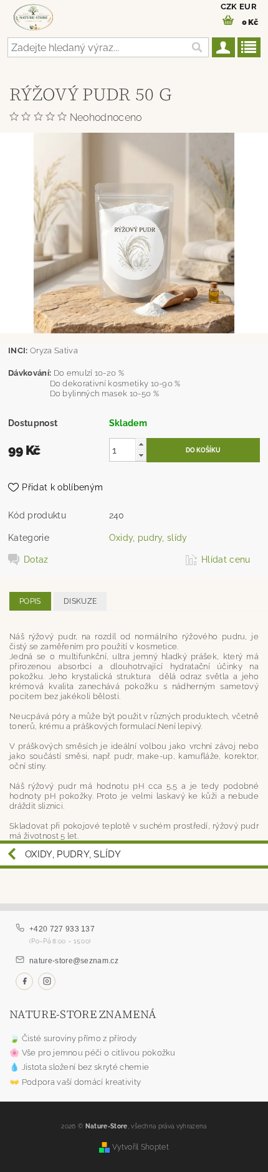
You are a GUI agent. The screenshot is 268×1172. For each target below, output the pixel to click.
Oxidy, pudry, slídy (148, 538)
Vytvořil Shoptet (140, 1146)
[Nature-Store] (33, 16)
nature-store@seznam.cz (73, 960)
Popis (30, 601)
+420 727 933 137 (62, 929)
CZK (229, 6)
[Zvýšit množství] (140, 444)
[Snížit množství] (140, 455)
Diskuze (80, 601)
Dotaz (36, 560)
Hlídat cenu (226, 560)
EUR (248, 6)
